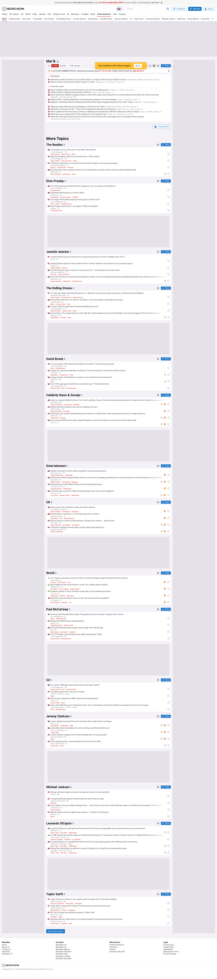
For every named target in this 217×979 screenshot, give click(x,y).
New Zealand (64, 589)
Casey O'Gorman (56, 404)
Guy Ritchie (205, 19)
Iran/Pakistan (55, 602)
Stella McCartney (56, 625)
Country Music (66, 297)
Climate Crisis (59, 14)
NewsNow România (63, 952)
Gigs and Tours (66, 161)
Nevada (63, 418)
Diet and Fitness (63, 274)
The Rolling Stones (63, 19)
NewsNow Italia (62, 954)
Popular (63, 66)
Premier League (65, 197)
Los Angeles (76, 839)
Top (48, 66)
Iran (49, 14)
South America (78, 297)
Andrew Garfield (56, 411)
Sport (92, 14)
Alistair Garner (55, 482)
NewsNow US (61, 947)
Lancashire (64, 632)
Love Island (68, 404)
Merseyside (54, 632)
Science (122, 14)
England (72, 632)
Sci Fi (62, 746)
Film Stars (66, 411)
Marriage (76, 404)
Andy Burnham (69, 518)
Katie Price (181, 19)
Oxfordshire (54, 725)
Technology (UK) (56, 210)
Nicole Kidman (193, 19)
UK (22, 14)
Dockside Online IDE (117, 952)
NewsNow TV (7, 954)
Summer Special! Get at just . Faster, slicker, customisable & (107, 2)
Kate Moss (54, 375)
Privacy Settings (169, 954)
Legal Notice (168, 949)
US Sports (53, 917)
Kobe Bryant (67, 489)
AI (68, 14)
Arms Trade (54, 833)
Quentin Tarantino (56, 839)
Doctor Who (54, 746)
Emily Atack (66, 482)
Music (58, 204)
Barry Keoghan (55, 174)
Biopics (53, 167)
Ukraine (42, 14)
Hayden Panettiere (56, 475)
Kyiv (61, 518)
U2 (131, 19)
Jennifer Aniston (79, 19)
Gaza (35, 14)
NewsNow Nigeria (63, 949)
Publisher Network (117, 945)
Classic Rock (65, 154)
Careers (113, 949)
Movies (64, 268)
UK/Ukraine (66, 511)
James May (54, 732)
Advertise (113, 947)
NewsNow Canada (63, 956)
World (28, 14)
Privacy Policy (168, 945)
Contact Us (6, 949)
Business (75, 14)
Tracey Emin (63, 375)
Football (84, 14)
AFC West (78, 903)
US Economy (61, 582)
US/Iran (53, 582)
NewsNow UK (61, 945)
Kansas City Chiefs (57, 903)
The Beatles (37, 19)
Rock (73, 154)
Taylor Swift (139, 19)
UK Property (66, 525)
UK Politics (75, 525)
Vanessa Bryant (56, 489)
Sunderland (54, 197)
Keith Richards (55, 311)
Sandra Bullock (55, 268)
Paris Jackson (55, 810)
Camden (63, 317)
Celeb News (66, 174)
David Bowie (93, 19)
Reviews (71, 167)
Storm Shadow (55, 511)
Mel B (4, 19)
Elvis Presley (49, 19)
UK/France (75, 511)
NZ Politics (54, 589)
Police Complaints (56, 531)
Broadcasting (55, 910)
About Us (5, 947)
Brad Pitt (67, 839)
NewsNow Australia (63, 959)
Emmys (64, 910)
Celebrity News (14, 19)
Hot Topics (14, 14)
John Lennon (55, 154)
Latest (55, 66)
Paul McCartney (106, 19)
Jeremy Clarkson (121, 19)
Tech (115, 14)
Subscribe (6, 952)
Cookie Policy (168, 947)
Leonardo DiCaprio (153, 19)
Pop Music (71, 910)
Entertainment (104, 14)
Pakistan (64, 602)
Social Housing (55, 525)
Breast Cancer (65, 495)
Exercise (53, 274)
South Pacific (74, 589)
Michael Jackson (168, 19)
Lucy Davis (54, 495)
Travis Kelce (69, 903)
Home (4, 14)
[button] (75, 65)
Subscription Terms (171, 952)
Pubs (71, 725)
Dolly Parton (54, 418)
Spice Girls (26, 19)
